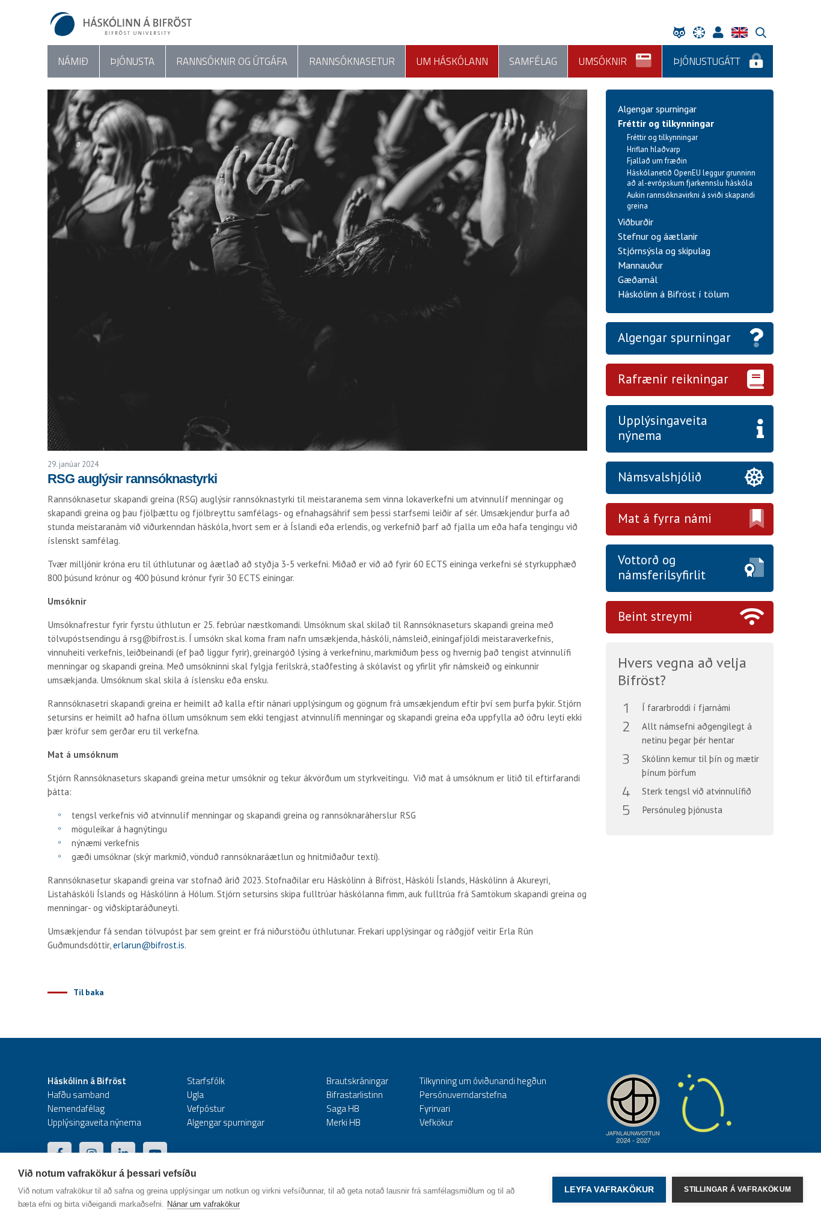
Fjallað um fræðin (657, 161)
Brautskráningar (357, 1081)
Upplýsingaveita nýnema (662, 428)
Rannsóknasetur (352, 61)
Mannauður (640, 265)
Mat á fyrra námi (665, 518)
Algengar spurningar (657, 109)
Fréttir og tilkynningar (666, 123)
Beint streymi (655, 616)
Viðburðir (635, 222)
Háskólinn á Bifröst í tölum (673, 294)
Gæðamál (638, 279)
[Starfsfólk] (721, 32)
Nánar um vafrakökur (203, 1204)
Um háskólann (452, 61)
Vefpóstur (206, 1108)
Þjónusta (132, 61)
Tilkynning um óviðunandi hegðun (483, 1081)
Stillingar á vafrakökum (737, 1189)
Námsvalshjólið (659, 477)
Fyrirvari (435, 1108)
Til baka (88, 992)
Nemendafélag (76, 1108)
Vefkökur (436, 1122)
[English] (742, 32)
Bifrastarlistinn (354, 1095)
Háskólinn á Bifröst (86, 1081)
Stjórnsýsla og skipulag (664, 251)
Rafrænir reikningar (673, 379)
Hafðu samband (78, 1095)
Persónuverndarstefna (463, 1095)
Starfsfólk (206, 1081)
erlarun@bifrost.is (149, 945)
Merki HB (343, 1122)
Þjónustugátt (706, 61)
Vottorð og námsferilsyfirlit (662, 567)
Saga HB (342, 1108)
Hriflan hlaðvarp (653, 149)
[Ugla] (682, 32)
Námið (73, 61)
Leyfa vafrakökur (609, 1189)
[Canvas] (702, 32)
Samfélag (533, 61)
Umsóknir (603, 61)
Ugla (195, 1095)
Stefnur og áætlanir (658, 236)
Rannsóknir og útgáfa (231, 61)
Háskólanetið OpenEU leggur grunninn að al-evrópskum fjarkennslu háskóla (691, 178)
